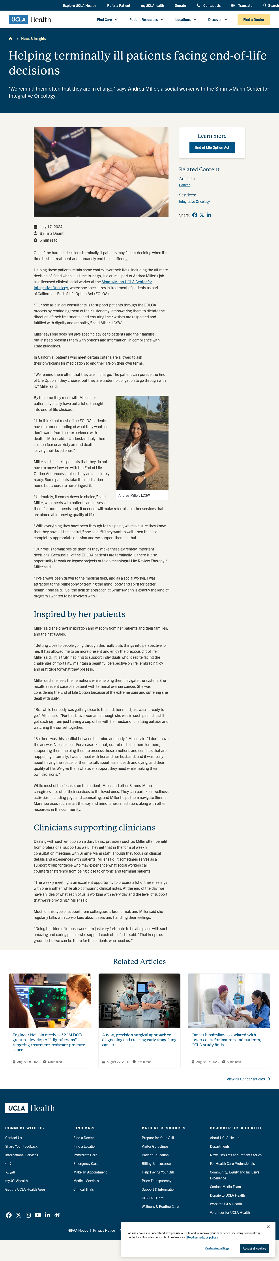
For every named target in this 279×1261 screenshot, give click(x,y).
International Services (21, 1155)
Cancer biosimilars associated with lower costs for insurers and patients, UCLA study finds (226, 1040)
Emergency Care (85, 1163)
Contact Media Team (225, 1186)
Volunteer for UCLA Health (230, 1212)
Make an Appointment (90, 1172)
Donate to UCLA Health (227, 1195)
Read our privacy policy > (203, 1237)
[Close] (268, 1227)
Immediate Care (85, 1155)
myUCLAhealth (152, 5)
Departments (220, 1146)
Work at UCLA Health (226, 1203)
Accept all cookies (254, 1248)
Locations (183, 19)
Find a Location (85, 1146)
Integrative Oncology (194, 201)
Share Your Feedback (21, 1146)
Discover (215, 19)
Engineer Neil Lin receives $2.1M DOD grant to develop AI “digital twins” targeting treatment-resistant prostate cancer (49, 1042)
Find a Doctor (253, 19)
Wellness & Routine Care (160, 1206)
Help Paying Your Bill (158, 1172)
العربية (10, 1172)
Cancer (184, 185)
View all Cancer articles (246, 1078)
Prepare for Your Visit (158, 1137)
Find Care (104, 19)
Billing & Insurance (156, 1163)
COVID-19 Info (152, 1198)
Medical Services (86, 1180)
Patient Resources (143, 19)
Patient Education (155, 1155)
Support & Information (159, 1189)
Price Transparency (156, 1180)
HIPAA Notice (77, 1230)
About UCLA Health (225, 1137)
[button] (80, 5)
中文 (8, 1163)
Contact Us (212, 5)
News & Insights (33, 38)
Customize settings (217, 1248)
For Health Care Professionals (232, 1163)
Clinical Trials (83, 1189)
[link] (195, 215)
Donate (180, 5)
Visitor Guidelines (155, 1146)
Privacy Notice (104, 1230)
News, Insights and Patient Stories (236, 1155)
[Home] (10, 38)
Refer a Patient (118, 5)
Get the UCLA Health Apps (25, 1189)
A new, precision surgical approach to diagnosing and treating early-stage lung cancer (139, 1040)
